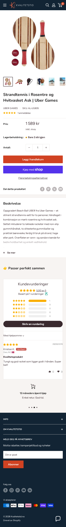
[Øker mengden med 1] (46, 147)
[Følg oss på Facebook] (5, 490)
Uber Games (10, 108)
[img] (10, 344)
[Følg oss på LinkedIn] (30, 490)
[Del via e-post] (60, 189)
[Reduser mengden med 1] (29, 147)
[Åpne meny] (4, 5)
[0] (60, 5)
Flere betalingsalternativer (33, 178)
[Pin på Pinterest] (48, 189)
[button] (19, 301)
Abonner (13, 464)
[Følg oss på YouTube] (23, 490)
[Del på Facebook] (42, 189)
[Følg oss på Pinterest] (17, 490)
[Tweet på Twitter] (54, 189)
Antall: (7, 147)
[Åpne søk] (47, 5)
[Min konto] (53, 5)
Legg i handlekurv (33, 159)
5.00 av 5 (41, 290)
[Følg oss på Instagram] (11, 490)
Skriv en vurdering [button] (33, 324)
